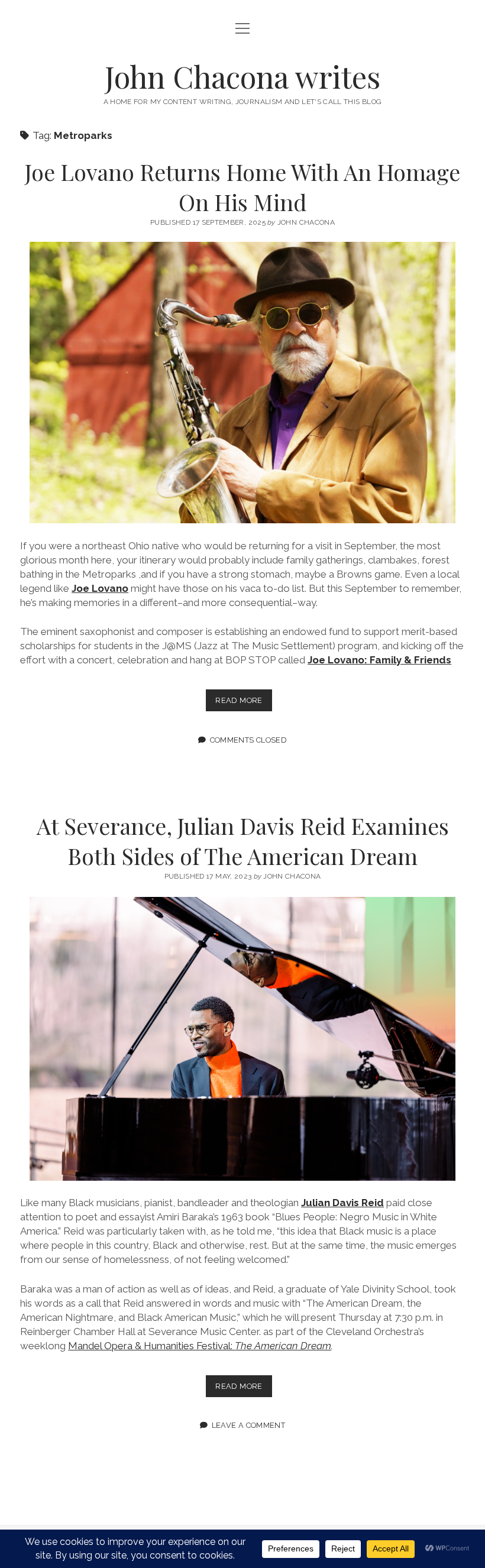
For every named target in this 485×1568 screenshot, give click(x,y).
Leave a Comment (249, 1425)
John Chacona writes (242, 76)
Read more (243, 703)
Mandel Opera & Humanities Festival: (199, 1346)
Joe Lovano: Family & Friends (379, 660)
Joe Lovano (100, 588)
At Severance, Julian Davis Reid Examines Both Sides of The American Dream (243, 841)
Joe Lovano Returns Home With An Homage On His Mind (242, 187)
